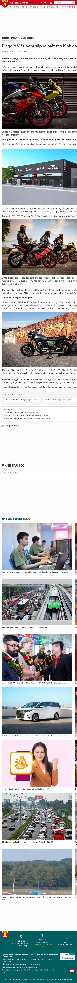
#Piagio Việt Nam (11, 426)
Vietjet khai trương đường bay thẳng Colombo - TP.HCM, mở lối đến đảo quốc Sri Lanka (35, 683)
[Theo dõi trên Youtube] (45, 2)
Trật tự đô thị (19, 7)
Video (58, 7)
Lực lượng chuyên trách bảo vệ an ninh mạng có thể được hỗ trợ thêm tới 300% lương (35, 572)
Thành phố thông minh (18, 37)
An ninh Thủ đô (19, 2)
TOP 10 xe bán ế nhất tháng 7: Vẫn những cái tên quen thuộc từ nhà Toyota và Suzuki (34, 736)
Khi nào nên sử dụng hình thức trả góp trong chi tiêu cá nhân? (25, 789)
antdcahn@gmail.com (65, 945)
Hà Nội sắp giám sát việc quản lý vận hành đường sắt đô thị (24, 628)
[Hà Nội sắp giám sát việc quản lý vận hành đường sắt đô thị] (37, 602)
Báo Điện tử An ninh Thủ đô (5, 4)
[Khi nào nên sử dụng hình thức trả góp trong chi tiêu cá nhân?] (37, 763)
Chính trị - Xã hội (32, 7)
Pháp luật (50, 7)
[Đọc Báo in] (52, 3)
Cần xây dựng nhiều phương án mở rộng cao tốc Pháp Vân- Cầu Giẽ (27, 842)
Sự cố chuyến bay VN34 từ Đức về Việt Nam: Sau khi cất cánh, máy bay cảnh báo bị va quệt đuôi (36, 898)
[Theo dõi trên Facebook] (42, 2)
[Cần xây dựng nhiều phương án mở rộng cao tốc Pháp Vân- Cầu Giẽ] (37, 816)
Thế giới (42, 7)
